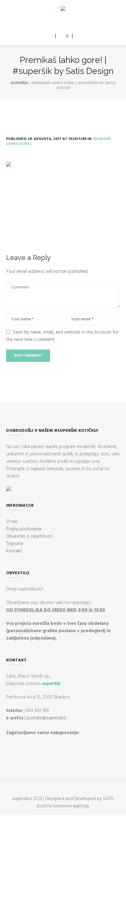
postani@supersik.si (46, 718)
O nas (12, 521)
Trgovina (14, 543)
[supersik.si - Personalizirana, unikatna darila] (63, 10)
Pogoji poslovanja (23, 529)
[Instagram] (67, 24)
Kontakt (14, 551)
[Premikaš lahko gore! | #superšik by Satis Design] (63, 200)
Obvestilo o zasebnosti (29, 536)
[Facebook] (58, 24)
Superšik (19, 83)
